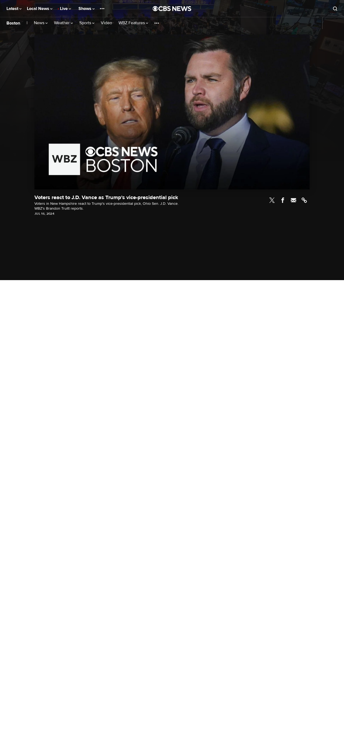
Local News (38, 8)
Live (64, 8)
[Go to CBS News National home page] (172, 8)
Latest (12, 8)
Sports (85, 23)
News (39, 23)
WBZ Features (132, 23)
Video (106, 23)
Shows (85, 8)
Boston (13, 23)
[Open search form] (335, 8)
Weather (62, 23)
